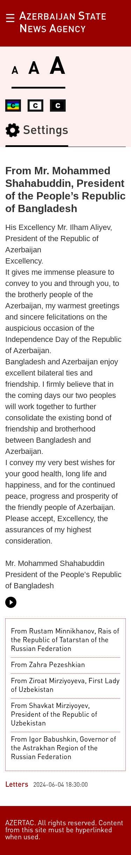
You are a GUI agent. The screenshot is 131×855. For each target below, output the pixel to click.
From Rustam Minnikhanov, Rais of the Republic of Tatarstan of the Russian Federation (65, 640)
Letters (16, 785)
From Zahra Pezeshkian (48, 665)
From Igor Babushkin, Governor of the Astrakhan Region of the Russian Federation (63, 748)
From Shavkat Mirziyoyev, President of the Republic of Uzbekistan (54, 715)
